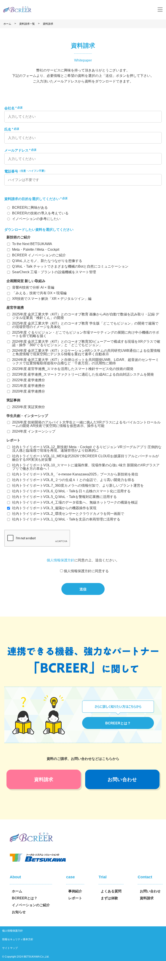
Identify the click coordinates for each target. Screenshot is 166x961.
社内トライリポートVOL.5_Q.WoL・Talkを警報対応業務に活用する (64, 497)
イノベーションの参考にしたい (36, 219)
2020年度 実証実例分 (28, 407)
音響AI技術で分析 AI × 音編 (33, 287)
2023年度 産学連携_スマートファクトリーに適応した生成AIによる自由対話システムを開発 (83, 374)
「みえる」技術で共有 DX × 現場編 (39, 293)
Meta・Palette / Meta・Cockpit (35, 249)
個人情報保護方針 (60, 560)
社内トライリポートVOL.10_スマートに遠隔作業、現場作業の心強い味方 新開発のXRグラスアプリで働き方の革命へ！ (86, 466)
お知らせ (19, 912)
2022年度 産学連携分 (28, 380)
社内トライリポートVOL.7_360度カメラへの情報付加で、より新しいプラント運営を (78, 485)
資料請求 (48, 24)
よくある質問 (111, 891)
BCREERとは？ (118, 723)
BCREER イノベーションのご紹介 (39, 255)
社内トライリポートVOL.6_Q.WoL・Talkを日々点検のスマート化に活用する (71, 491)
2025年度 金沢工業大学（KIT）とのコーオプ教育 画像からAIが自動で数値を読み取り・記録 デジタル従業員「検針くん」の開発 (85, 316)
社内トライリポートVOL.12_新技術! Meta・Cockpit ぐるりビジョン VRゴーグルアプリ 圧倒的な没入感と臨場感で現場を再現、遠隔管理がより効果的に (86, 448)
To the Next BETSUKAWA (32, 244)
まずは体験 (109, 898)
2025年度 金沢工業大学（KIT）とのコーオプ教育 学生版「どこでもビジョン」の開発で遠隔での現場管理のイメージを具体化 (85, 325)
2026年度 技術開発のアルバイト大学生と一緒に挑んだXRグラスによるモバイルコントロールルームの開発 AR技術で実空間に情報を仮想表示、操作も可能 (86, 424)
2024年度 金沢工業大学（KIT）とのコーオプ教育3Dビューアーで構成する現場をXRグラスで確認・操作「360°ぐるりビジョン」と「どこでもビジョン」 (86, 343)
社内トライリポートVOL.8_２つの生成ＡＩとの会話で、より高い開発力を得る (73, 480)
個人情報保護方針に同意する (86, 571)
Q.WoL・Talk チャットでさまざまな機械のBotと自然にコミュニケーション (70, 266)
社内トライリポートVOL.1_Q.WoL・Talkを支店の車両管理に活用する (66, 519)
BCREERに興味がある (30, 207)
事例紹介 (75, 891)
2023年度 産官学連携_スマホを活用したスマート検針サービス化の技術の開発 (72, 369)
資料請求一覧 (27, 24)
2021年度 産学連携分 (28, 386)
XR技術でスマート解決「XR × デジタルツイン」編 (51, 298)
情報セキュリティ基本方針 (17, 939)
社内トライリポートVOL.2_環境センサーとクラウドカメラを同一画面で (68, 513)
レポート (75, 898)
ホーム (7, 24)
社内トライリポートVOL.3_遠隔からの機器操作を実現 (54, 508)
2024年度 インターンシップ (33, 431)
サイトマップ (10, 948)
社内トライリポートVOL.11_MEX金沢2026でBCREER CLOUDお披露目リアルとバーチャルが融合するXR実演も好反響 (85, 457)
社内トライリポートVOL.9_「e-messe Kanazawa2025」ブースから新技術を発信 (75, 474)
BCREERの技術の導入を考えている (40, 213)
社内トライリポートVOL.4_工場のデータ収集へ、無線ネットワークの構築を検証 (75, 502)
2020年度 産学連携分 (28, 391)
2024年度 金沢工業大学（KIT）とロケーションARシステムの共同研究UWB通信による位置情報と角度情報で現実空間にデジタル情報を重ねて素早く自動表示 (86, 352)
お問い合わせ (122, 779)
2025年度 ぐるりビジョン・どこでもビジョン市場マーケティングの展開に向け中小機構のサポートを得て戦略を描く (85, 334)
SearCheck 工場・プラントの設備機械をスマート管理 (54, 272)
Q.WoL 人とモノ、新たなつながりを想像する (47, 261)
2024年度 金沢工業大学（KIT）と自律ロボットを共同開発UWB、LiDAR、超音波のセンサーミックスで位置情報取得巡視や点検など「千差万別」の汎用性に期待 (85, 361)
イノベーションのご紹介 (31, 905)
